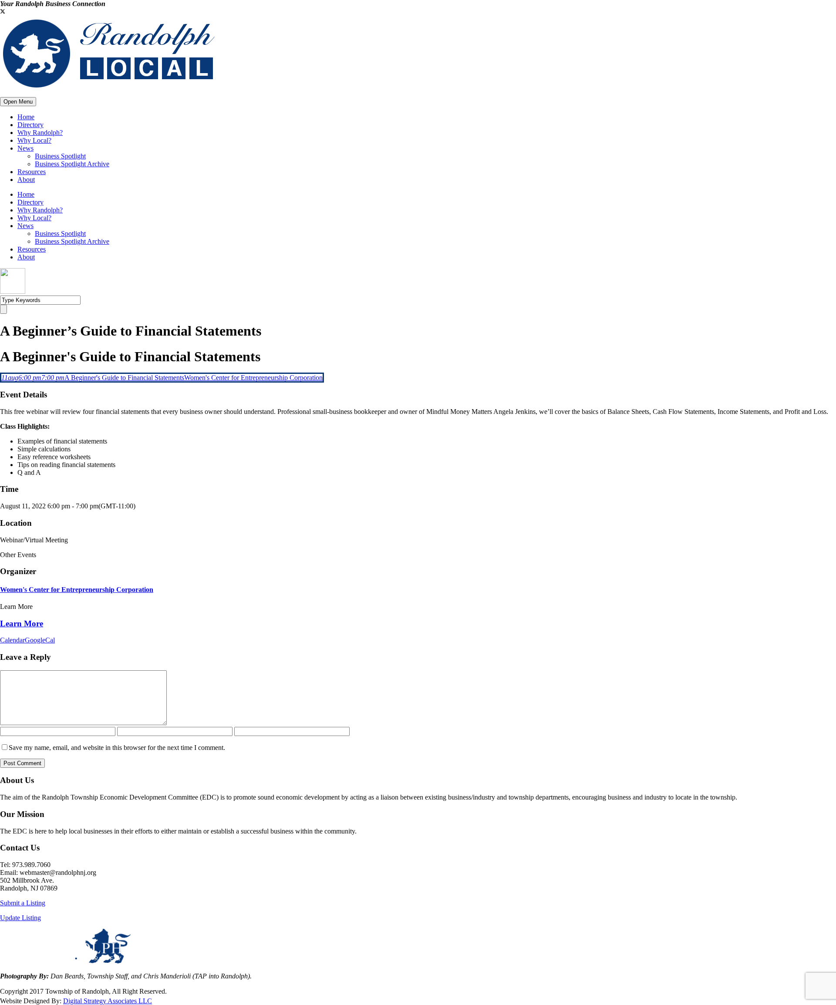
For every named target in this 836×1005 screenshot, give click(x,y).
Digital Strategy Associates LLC (107, 1001)
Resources (31, 171)
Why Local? (34, 140)
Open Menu (18, 101)
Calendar (12, 640)
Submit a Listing (22, 903)
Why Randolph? (40, 132)
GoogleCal (40, 640)
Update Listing (20, 917)
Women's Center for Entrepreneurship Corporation (76, 589)
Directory (30, 124)
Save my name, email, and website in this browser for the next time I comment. (117, 747)
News (25, 148)
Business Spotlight (60, 156)
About (26, 179)
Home (25, 117)
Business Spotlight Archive (72, 164)
